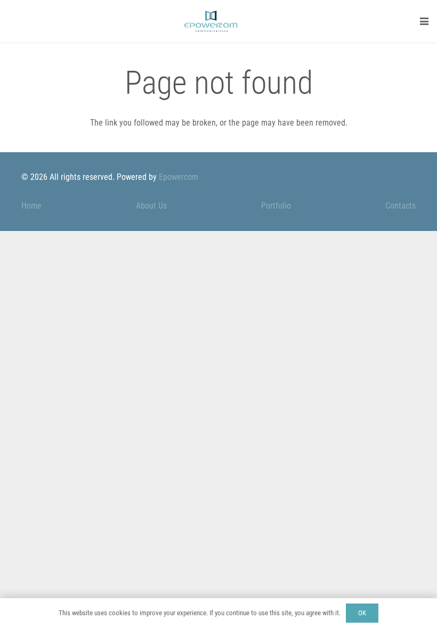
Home (31, 206)
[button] (424, 21)
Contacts (400, 206)
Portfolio (276, 206)
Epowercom (178, 177)
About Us (151, 206)
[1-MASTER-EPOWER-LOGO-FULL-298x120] (210, 21)
